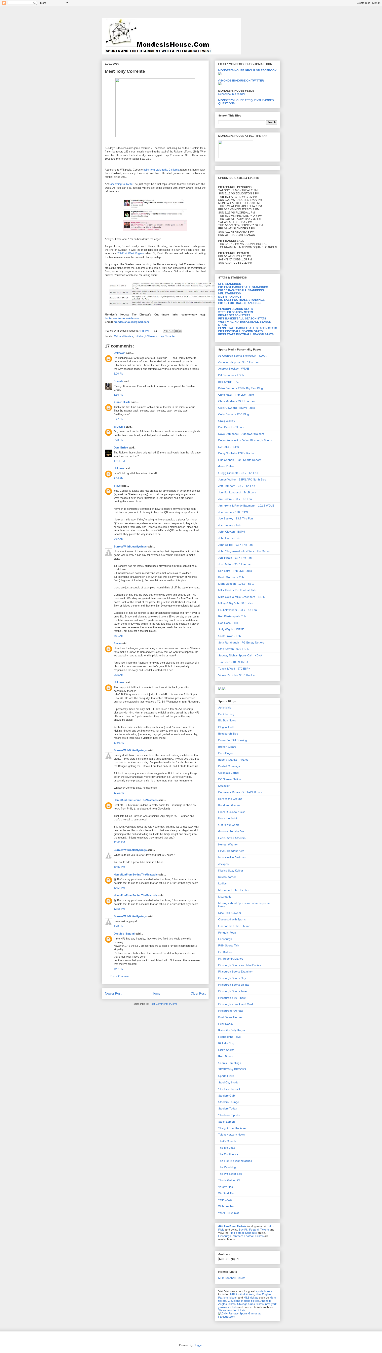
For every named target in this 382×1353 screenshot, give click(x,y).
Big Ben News (227, 720)
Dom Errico (121, 447)
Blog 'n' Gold (226, 727)
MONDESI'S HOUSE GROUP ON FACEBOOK (247, 70)
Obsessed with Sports (232, 919)
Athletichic (224, 707)
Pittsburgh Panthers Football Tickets (241, 1236)
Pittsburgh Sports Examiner (235, 971)
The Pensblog (227, 1167)
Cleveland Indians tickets (243, 1300)
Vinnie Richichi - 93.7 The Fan (237, 675)
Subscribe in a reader (231, 93)
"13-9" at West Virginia (130, 253)
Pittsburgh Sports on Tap (233, 984)
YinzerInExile (122, 402)
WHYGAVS (225, 1199)
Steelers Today (227, 1108)
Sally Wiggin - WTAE (231, 629)
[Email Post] (155, 330)
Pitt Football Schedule (243, 1232)
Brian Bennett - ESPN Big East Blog (240, 388)
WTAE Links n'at (228, 1212)
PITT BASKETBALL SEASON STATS (242, 318)
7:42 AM (118, 539)
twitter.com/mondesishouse (122, 318)
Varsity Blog (225, 1186)
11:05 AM (119, 742)
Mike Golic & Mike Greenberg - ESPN (241, 596)
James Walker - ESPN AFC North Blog (242, 479)
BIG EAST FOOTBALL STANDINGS (241, 299)
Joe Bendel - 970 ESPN (233, 512)
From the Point (227, 818)
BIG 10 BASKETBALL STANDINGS (241, 290)
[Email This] (165, 331)
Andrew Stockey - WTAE (233, 368)
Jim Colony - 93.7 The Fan (235, 499)
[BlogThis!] (169, 331)
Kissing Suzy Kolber (230, 870)
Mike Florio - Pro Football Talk (237, 590)
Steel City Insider (229, 1082)
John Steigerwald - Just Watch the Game (244, 551)
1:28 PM (119, 926)
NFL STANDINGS (229, 293)
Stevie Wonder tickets (232, 1310)
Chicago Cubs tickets (250, 1303)
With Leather (226, 1206)
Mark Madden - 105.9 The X (236, 583)
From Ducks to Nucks (231, 811)
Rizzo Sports (226, 1049)
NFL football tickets (242, 1294)
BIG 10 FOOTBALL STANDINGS (239, 303)
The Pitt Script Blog (230, 1173)
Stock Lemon (226, 1121)
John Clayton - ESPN (231, 531)
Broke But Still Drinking (232, 740)
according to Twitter (121, 183)
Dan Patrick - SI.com (231, 427)
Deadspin (224, 785)
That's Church (227, 1141)
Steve (117, 485)
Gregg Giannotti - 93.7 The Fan (238, 473)
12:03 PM (119, 842)
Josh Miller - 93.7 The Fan (234, 564)
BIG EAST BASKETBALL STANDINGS (243, 287)
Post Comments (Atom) (163, 1003)
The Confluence (228, 1154)
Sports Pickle (226, 1075)
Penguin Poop (227, 932)
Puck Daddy (225, 1023)
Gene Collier (226, 466)
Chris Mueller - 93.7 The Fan (236, 401)
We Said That (226, 1193)
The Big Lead (226, 1147)
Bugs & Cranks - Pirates (233, 759)
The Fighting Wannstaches (235, 1160)
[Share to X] (173, 331)
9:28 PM (119, 440)
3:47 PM (119, 968)
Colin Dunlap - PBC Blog (233, 414)
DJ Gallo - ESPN (228, 446)
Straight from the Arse (232, 1128)
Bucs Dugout (226, 753)
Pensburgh (225, 938)
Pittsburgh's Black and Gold (235, 1004)
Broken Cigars (227, 746)
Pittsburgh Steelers (146, 336)
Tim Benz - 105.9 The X (233, 662)
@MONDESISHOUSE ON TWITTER (241, 80)
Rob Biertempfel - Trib (232, 616)
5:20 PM (119, 373)
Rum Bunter (225, 1056)
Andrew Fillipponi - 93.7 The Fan (238, 362)
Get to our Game (229, 824)
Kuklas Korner (227, 876)
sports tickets (263, 1291)
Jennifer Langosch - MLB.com (237, 492)
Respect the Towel (229, 1036)
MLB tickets (251, 1297)
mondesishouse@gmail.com (131, 321)
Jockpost (223, 864)
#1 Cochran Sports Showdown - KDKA (242, 355)
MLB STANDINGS (229, 296)
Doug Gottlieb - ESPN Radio (236, 453)
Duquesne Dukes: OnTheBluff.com (240, 792)
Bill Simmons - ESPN (231, 375)
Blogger (198, 1345)
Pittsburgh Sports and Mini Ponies (239, 965)
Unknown (119, 352)
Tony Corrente (166, 336)
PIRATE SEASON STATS (234, 315)
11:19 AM (119, 792)
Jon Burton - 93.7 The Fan (235, 557)
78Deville (119, 426)
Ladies (222, 883)
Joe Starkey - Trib (229, 525)
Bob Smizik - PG (228, 381)
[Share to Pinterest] (180, 331)
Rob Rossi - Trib (228, 622)
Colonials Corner (228, 772)
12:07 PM (119, 867)
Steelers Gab (226, 1095)
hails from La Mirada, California (161, 169)
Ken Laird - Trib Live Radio (235, 570)
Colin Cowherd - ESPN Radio (236, 407)
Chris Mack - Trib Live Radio (236, 394)
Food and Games (229, 805)
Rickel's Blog (226, 1043)
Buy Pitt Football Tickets (254, 1229)
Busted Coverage (229, 766)
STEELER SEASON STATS (235, 312)
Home (156, 993)
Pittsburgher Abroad (230, 1010)
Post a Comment (119, 976)
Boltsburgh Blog (228, 733)
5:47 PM (119, 419)
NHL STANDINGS (229, 283)
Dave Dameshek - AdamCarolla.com (241, 433)
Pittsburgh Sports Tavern (233, 991)
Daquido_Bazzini (124, 933)
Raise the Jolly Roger (231, 1030)
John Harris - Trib (229, 538)
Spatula (118, 381)
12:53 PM (119, 887)
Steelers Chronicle (229, 1089)
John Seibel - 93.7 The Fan (235, 544)
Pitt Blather (225, 952)
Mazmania (224, 896)
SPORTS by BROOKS (232, 1069)
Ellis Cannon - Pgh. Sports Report (239, 459)
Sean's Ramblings (229, 1063)
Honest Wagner (228, 844)
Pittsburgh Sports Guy (232, 978)
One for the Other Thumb (234, 926)
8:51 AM (118, 635)
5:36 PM (119, 394)
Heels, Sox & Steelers (232, 838)
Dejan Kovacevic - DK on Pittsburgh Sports (245, 440)
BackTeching (226, 714)
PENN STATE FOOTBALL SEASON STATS (246, 334)
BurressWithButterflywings (130, 546)
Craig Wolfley (226, 420)
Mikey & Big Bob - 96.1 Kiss (235, 603)
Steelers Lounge (228, 1102)
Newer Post (113, 993)
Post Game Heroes (230, 1017)
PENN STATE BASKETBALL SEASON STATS (247, 328)
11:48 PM (119, 460)
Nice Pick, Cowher (229, 912)
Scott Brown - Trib (229, 636)
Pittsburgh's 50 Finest (232, 997)
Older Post (198, 993)
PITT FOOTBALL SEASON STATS (240, 331)
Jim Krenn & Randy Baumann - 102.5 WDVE (246, 505)
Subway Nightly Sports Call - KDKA (240, 655)
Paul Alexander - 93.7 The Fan (237, 609)
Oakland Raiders (123, 336)
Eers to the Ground (230, 798)
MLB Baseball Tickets (231, 1277)
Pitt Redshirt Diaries (230, 958)
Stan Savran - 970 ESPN (233, 648)
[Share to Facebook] (176, 331)
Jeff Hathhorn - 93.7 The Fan (236, 485)
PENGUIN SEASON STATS (235, 309)
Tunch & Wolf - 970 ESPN (234, 668)
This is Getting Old (230, 1180)
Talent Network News (231, 1134)
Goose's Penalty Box (231, 831)
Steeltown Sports (229, 1115)
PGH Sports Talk (228, 945)
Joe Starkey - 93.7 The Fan (235, 518)
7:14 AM (118, 478)
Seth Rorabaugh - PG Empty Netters (241, 642)
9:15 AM (118, 674)
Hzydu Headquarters (231, 850)
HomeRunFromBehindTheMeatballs (136, 800)
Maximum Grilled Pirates (233, 890)
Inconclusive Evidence (232, 857)
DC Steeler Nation (229, 779)
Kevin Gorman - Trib (231, 577)
